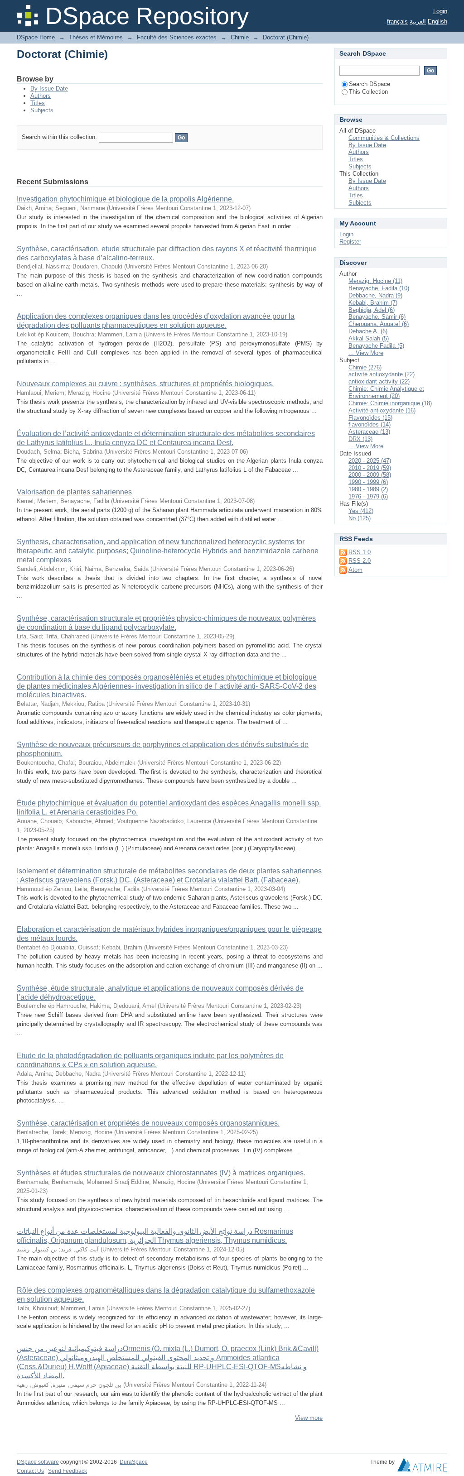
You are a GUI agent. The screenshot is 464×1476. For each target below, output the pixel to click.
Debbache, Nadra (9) (375, 295)
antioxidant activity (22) (379, 381)
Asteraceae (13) (369, 431)
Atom (355, 569)
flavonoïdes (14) (369, 424)
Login (440, 11)
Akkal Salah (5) (368, 338)
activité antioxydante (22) (381, 374)
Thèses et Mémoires (96, 37)
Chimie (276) (365, 367)
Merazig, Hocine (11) (375, 281)
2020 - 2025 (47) (369, 460)
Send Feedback (67, 1471)
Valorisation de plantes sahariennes (74, 492)
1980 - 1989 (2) (368, 489)
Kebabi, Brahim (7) (372, 302)
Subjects (41, 110)
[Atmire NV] (422, 1467)
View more (309, 1417)
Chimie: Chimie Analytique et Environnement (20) (386, 392)
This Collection (368, 91)
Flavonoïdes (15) (370, 417)
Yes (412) (360, 511)
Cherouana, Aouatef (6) (378, 324)
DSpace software (38, 1462)
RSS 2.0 (359, 560)
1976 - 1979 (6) (368, 496)
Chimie (240, 37)
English (437, 21)
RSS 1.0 (359, 552)
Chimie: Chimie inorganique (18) (390, 403)
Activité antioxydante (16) (382, 410)
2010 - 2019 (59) (369, 468)
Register (350, 241)
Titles (37, 103)
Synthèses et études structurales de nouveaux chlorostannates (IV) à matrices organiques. (161, 1173)
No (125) (359, 518)
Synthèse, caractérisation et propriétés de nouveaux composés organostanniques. (148, 1123)
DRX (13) (360, 439)
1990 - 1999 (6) (368, 482)
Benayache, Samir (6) (377, 316)
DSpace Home (36, 37)
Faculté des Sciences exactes (177, 37)
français (397, 21)
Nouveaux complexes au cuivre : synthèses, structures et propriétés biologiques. (145, 384)
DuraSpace (134, 1462)
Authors (40, 95)
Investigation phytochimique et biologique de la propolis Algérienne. (125, 199)
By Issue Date (49, 88)
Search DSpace (369, 84)
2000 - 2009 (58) (369, 474)
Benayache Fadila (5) (376, 345)
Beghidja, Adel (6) (371, 310)
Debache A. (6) (367, 331)
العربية (418, 21)
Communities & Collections (384, 137)
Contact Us (30, 1471)
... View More (365, 353)
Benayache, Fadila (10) (378, 288)
